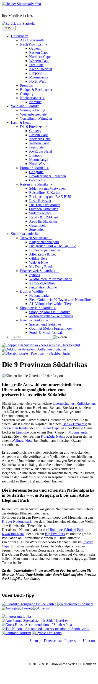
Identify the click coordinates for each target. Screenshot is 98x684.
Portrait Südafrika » (34, 168)
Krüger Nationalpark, (17, 521)
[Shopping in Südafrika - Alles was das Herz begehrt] (41, 345)
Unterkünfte (19, 36)
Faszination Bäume (43, 287)
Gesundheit (37, 225)
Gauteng (35, 48)
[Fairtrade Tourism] (16, 633)
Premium (26, 85)
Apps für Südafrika (43, 221)
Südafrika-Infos (40, 213)
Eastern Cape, (50, 428)
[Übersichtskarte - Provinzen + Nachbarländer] (36, 353)
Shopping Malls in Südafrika (49, 312)
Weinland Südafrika (25, 106)
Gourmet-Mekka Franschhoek (50, 328)
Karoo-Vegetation (42, 283)
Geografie (36, 172)
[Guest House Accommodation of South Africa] (37, 625)
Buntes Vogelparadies (44, 250)
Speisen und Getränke (45, 324)
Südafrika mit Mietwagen (47, 188)
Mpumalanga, (78, 432)
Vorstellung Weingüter (36, 118)
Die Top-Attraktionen (44, 205)
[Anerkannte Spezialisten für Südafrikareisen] (35, 620)
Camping (26, 94)
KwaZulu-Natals (53, 436)
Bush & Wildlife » (33, 291)
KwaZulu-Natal (40, 69)
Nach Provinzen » (33, 44)
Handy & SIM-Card (43, 217)
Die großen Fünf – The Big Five (52, 246)
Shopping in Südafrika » (38, 308)
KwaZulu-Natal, (14, 534)
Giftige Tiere (38, 258)
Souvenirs (36, 230)
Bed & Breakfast (74, 424)
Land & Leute (21, 122)
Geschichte (37, 180)
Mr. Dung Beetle (41, 267)
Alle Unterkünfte (32, 40)
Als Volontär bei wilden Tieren (51, 304)
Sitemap (35, 641)
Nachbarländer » (32, 98)
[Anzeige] (10, 608)
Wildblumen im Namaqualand (50, 279)
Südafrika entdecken (25, 234)
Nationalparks (39, 295)
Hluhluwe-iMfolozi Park (66, 530)
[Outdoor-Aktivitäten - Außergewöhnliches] (34, 349)
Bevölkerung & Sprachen (47, 176)
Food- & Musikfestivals (46, 332)
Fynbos (34, 275)
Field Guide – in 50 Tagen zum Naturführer (60, 300)
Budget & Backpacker (36, 90)
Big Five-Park (55, 534)
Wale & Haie (38, 262)
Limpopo (35, 73)
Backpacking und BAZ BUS (50, 197)
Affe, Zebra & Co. (42, 254)
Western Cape (39, 61)
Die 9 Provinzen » (33, 127)
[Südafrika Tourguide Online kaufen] (29, 604)
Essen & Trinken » (34, 320)
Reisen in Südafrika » (36, 184)
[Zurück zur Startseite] (18, 23)
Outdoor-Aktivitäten (43, 209)
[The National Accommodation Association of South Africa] (46, 629)
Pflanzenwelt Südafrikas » (39, 271)
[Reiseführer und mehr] (75, 604)
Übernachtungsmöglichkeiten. (74, 403)
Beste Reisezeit (40, 201)
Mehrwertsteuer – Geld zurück (51, 316)
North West (37, 81)
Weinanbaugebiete (33, 114)
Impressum (72, 641)
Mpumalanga (38, 77)
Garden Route (17, 428)
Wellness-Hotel (22, 440)
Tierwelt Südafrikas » (36, 238)
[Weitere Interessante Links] (16, 616)
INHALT (9, 28)
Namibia (35, 102)
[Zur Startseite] (21, 4)
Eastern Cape (38, 52)
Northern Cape (40, 57)
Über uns (89, 641)
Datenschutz (53, 641)
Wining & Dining (32, 110)
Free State (36, 65)
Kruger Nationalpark (44, 242)
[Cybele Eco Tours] (47, 633)
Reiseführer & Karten (44, 192)
